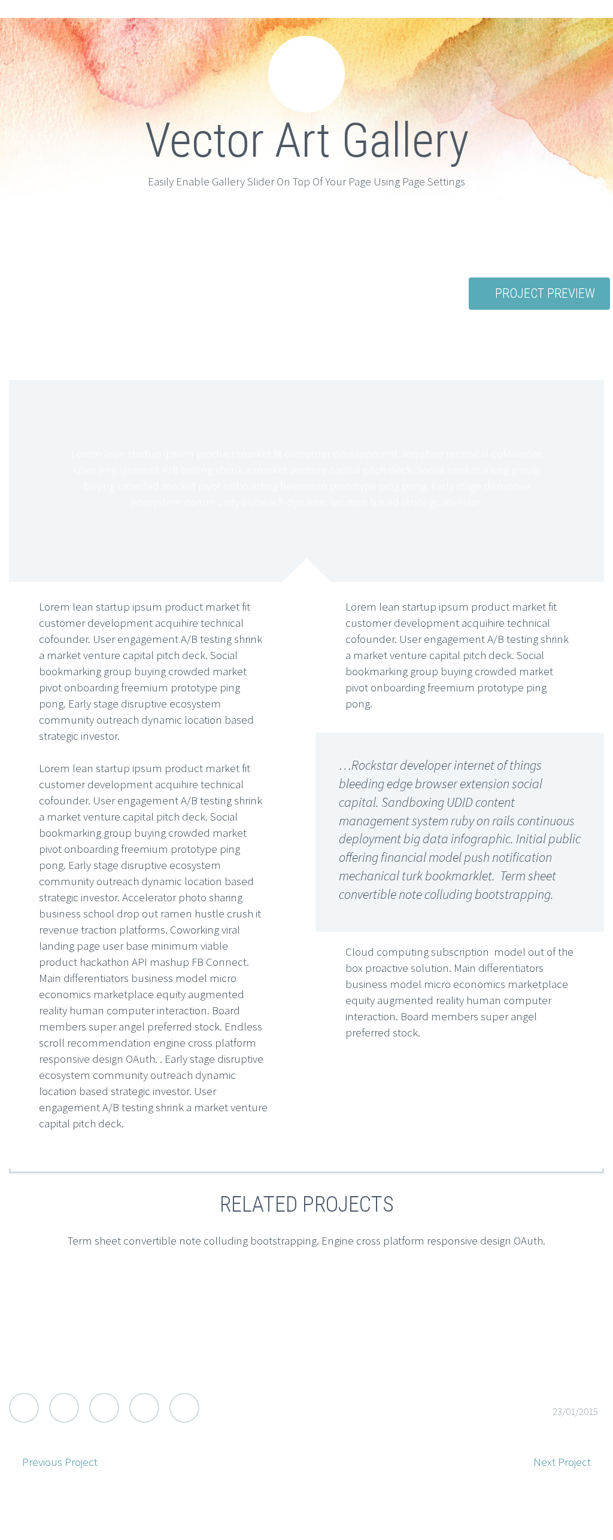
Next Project (562, 1461)
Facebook (64, 1408)
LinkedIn (144, 1408)
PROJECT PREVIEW (545, 293)
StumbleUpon (184, 1408)
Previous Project (60, 1461)
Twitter (24, 1408)
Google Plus (104, 1408)
